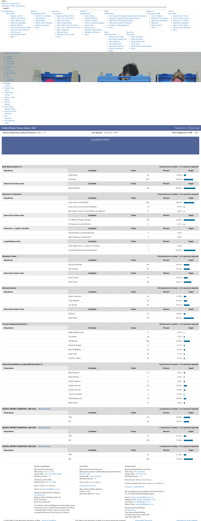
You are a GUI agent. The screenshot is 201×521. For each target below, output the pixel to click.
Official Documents (116, 48)
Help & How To (156, 25)
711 (49, 476)
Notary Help (89, 25)
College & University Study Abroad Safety (124, 18)
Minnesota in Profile (116, 37)
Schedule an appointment (134, 487)
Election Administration (36, 12)
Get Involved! (16, 32)
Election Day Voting (18, 18)
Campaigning (40, 18)
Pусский (9, 66)
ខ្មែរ (7, 75)
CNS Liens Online (63, 20)
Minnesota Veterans (116, 46)
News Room (135, 44)
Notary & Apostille (83, 12)
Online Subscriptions (64, 23)
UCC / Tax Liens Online (65, 18)
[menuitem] (18, 24)
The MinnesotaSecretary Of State (13, 4)
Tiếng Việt (10, 63)
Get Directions (39, 495)
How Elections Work (18, 34)
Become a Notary (91, 20)
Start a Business (63, 30)
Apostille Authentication (93, 30)
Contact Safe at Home (88, 485)
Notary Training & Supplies (94, 23)
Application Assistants (181, 23)
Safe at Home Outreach (182, 27)
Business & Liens (55, 12)
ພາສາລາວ (10, 70)
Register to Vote (17, 16)
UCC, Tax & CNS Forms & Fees (68, 27)
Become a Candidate (43, 16)
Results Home (180, 128)
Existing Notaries (91, 18)
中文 (8, 68)
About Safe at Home (180, 16)
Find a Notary (90, 16)
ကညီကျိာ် (9, 80)
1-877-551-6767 (141, 474)
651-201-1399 (85, 474)
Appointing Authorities (159, 20)
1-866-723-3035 (95, 476)
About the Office (130, 33)
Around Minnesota (138, 41)
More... (13, 37)
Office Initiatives (137, 39)
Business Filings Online (65, 16)
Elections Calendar (42, 25)
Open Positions (156, 16)
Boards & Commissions (152, 12)
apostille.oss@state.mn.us (146, 499)
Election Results (17, 25)
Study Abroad (107, 12)
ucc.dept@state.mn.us (141, 502)
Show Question (45, 409)
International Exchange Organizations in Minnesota (128, 16)
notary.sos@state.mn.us (144, 504)
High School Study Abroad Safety (121, 20)
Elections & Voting (10, 12)
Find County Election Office (21, 27)
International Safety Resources (120, 23)
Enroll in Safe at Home (181, 18)
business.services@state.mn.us (141, 497)
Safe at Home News (180, 25)
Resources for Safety (181, 20)
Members (154, 23)
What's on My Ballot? (18, 23)
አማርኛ (8, 77)
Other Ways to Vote (18, 20)
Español (9, 56)
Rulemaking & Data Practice (141, 46)
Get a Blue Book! (115, 44)
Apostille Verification (92, 32)
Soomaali (9, 61)
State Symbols (114, 41)
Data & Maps (40, 20)
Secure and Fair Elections (20, 30)
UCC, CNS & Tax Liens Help (67, 25)
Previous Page (194, 128)
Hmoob (9, 59)
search (6, 8)
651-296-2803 (139, 471)
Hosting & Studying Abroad (119, 25)
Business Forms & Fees (65, 34)
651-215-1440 (48, 471)
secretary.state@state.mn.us (49, 489)
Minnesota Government (117, 39)
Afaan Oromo (11, 73)
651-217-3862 (51, 482)
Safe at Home (171, 12)
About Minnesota (108, 33)
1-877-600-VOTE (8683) (53, 474)
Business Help (62, 32)
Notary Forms (90, 27)
